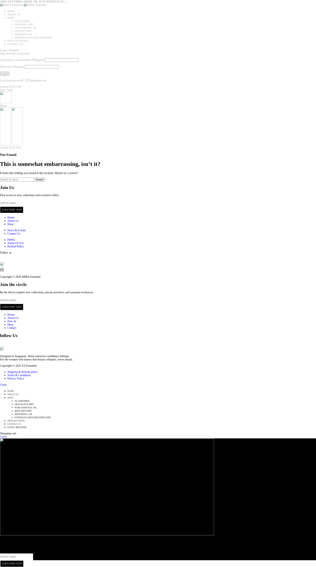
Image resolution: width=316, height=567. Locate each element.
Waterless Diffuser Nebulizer (33, 417)
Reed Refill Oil (23, 34)
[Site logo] (12, 4)
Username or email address (22, 59)
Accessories (22, 21)
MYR (10, 90)
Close (3, 384)
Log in (4, 73)
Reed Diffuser (23, 31)
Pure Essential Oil (26, 28)
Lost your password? (12, 80)
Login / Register (16, 427)
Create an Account (19, 53)
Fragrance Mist (24, 24)
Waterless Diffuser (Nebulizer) (33, 37)
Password (12, 66)
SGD (3, 90)
